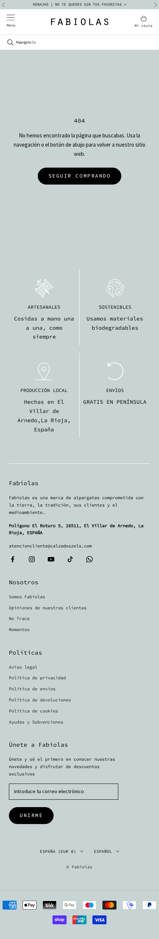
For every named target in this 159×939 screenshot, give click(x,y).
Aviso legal (23, 667)
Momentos (19, 629)
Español (103, 851)
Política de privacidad (37, 677)
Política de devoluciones (40, 700)
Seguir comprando (79, 175)
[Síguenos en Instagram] (31, 559)
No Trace (19, 618)
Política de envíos (32, 688)
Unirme (31, 815)
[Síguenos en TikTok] (70, 559)
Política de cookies (33, 711)
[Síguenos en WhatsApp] (89, 559)
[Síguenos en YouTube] (51, 559)
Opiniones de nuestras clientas (48, 607)
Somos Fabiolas (27, 596)
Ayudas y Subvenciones (36, 722)
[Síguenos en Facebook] (12, 559)
